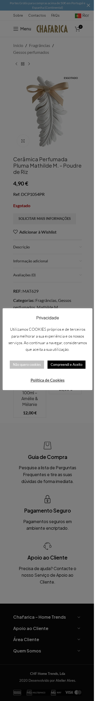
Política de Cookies (48, 380)
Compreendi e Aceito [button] (66, 364)
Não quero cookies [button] (27, 364)
